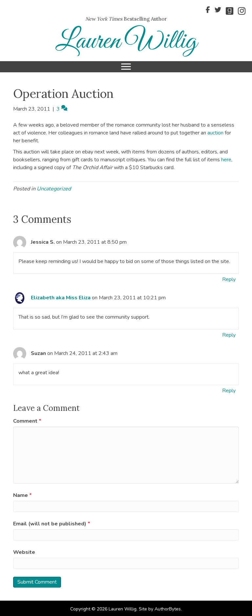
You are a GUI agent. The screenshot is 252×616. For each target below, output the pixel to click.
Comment (27, 421)
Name (22, 495)
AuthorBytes (168, 609)
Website (24, 552)
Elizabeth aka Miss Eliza (61, 297)
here (226, 159)
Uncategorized (54, 188)
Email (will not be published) (51, 523)
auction (216, 132)
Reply (229, 279)
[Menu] (126, 66)
